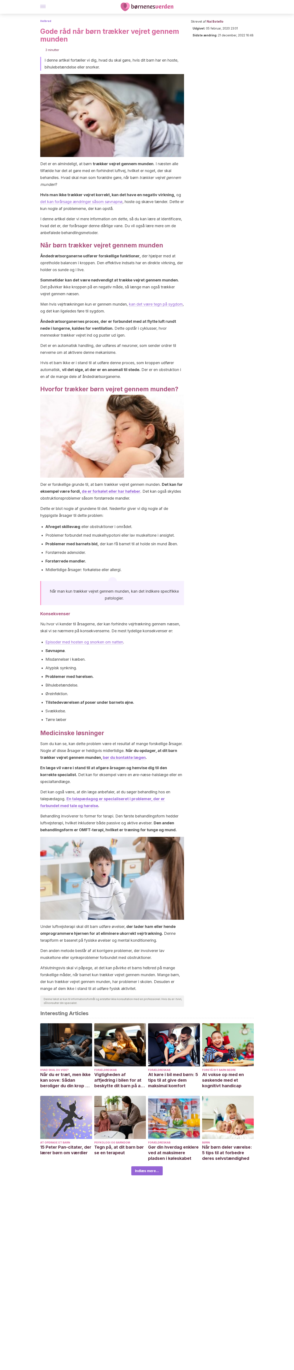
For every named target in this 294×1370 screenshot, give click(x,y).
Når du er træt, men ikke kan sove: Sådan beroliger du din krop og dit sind (65, 1080)
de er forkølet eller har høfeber (111, 491)
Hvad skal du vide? (54, 1070)
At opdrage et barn (55, 1142)
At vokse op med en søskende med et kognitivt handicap (223, 1080)
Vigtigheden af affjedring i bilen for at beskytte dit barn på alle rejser (119, 1080)
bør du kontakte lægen (124, 757)
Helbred (45, 21)
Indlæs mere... (147, 1171)
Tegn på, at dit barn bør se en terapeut (119, 1150)
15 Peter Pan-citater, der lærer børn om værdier (65, 1150)
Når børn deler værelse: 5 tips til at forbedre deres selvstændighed (227, 1153)
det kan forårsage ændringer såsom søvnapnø (81, 201)
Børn (206, 1142)
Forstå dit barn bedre (219, 1070)
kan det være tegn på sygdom (156, 304)
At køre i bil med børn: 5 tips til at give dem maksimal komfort (173, 1080)
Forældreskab (105, 1070)
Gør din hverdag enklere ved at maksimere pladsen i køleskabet (173, 1153)
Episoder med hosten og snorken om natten (84, 642)
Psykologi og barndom (112, 1142)
